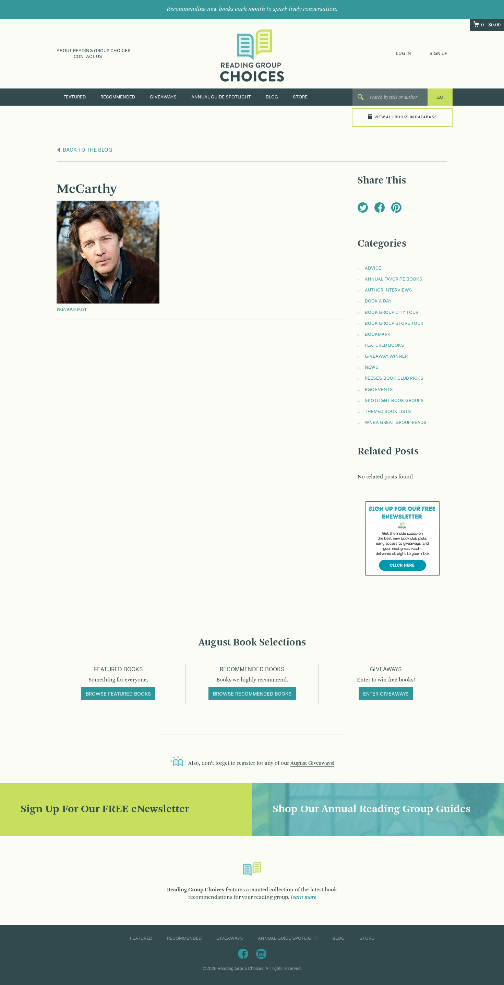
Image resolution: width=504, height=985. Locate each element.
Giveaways (163, 97)
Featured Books (384, 345)
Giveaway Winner (386, 356)
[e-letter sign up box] (402, 538)
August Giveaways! (312, 763)
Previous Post (72, 310)
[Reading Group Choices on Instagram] (261, 953)
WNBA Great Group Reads (396, 422)
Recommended (117, 97)
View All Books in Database (405, 117)
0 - (491, 25)
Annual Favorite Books (393, 279)
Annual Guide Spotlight (221, 97)
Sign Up (438, 53)
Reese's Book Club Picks (394, 378)
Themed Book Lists (388, 412)
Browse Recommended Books (252, 694)
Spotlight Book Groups (394, 401)
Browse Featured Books (118, 694)
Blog (272, 97)
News (372, 367)
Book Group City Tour (391, 312)
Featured (74, 97)
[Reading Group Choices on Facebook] (243, 953)
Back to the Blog (86, 150)
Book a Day (378, 301)
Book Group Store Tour (394, 323)
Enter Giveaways (385, 694)
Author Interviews (388, 290)
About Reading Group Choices (94, 51)
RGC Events (379, 390)
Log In (403, 53)
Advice (373, 268)
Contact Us (88, 57)
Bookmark (378, 334)
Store (300, 97)
